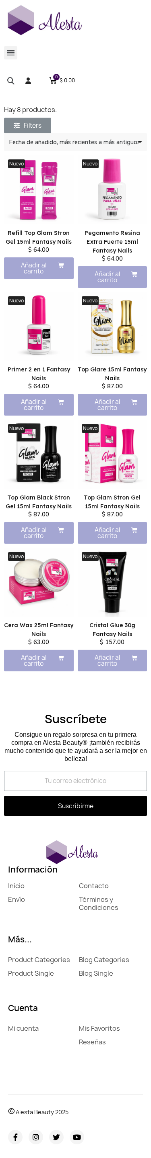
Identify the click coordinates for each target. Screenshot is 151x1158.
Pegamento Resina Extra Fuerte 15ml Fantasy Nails (112, 241)
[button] (10, 80)
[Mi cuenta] (28, 80)
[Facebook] (15, 1137)
